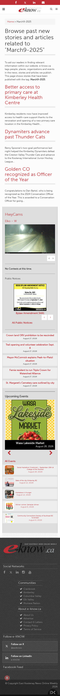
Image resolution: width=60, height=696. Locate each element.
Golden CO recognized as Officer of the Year (28, 174)
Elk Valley (29, 599)
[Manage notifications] (7, 677)
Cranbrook (29, 588)
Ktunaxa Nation (32, 603)
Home (10, 21)
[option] (30, 237)
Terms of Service (32, 629)
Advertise (28, 618)
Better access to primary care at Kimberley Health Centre (24, 95)
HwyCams (14, 214)
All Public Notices (22, 322)
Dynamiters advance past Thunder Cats (27, 134)
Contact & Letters (33, 622)
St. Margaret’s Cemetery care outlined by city (30, 382)
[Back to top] (53, 689)
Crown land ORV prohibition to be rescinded (30, 335)
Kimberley (29, 592)
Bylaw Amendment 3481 (30, 313)
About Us (29, 615)
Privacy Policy (31, 625)
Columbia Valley (32, 596)
